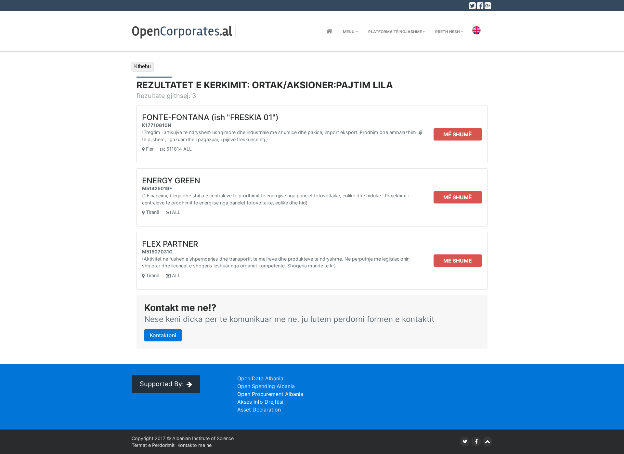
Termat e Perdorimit (153, 445)
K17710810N (156, 125)
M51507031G (157, 251)
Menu (349, 31)
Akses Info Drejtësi (260, 402)
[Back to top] (487, 442)
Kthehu (142, 66)
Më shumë (457, 134)
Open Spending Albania (266, 386)
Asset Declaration (259, 409)
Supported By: (162, 384)
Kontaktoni (163, 335)
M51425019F (157, 188)
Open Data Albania (260, 378)
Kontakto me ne (194, 445)
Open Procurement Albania (270, 394)
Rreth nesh (447, 31)
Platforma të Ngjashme (395, 31)
